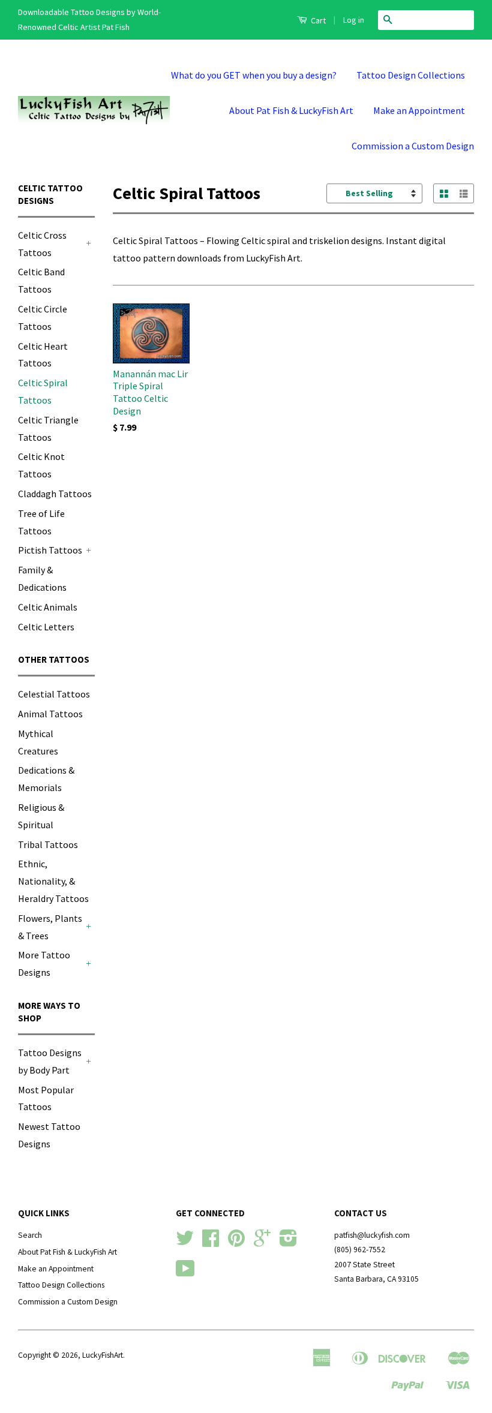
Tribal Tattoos (48, 844)
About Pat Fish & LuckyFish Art (291, 110)
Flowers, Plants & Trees (50, 927)
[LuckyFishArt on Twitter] (185, 1242)
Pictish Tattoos (50, 550)
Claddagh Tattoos (55, 494)
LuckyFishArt (102, 1355)
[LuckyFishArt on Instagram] (288, 1242)
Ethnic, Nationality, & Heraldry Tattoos (53, 881)
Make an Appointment (419, 110)
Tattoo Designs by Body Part (50, 1061)
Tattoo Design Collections (410, 75)
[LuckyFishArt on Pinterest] (236, 1242)
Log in (353, 19)
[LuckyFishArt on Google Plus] (262, 1242)
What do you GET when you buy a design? (254, 75)
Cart (317, 20)
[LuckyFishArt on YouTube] (185, 1273)
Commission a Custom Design (413, 146)
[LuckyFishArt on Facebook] (211, 1242)
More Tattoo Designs (44, 963)
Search (30, 1235)
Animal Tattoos (50, 714)
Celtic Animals (47, 607)
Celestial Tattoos (54, 694)
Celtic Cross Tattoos (42, 243)
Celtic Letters (46, 627)
